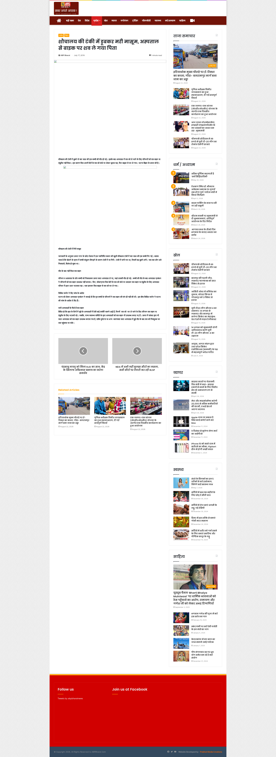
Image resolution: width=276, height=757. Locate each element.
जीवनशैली (146, 20)
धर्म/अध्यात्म (170, 20)
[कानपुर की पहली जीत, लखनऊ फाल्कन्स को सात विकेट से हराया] (181, 282)
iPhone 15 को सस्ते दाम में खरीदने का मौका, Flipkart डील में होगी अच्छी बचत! (203, 446)
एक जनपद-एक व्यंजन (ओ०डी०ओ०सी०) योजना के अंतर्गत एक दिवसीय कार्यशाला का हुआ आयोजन (145, 421)
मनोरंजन (124, 20)
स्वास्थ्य (158, 20)
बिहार (66, 35)
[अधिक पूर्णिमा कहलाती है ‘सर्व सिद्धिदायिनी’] (181, 177)
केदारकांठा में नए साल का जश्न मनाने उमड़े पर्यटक (203, 641)
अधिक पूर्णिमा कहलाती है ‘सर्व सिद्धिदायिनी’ (202, 175)
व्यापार (114, 20)
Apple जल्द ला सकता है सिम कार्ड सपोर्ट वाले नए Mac (202, 420)
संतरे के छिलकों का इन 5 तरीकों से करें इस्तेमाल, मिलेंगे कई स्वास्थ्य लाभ (202, 481)
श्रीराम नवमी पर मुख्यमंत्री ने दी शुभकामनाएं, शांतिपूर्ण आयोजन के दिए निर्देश (204, 218)
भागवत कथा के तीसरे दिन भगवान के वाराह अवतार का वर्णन (204, 232)
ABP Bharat (65, 55)
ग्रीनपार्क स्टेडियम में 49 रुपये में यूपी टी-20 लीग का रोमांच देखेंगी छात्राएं (204, 141)
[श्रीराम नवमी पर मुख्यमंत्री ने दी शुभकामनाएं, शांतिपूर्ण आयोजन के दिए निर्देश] (181, 220)
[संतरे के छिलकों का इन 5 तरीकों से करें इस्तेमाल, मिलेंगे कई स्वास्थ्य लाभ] (181, 482)
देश (79, 20)
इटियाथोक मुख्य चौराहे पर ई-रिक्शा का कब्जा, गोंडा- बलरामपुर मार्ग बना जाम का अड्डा (73, 420)
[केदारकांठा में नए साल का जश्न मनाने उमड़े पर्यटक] (181, 643)
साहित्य (182, 20)
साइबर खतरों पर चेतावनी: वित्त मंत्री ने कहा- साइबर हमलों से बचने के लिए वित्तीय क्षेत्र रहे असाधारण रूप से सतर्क (204, 387)
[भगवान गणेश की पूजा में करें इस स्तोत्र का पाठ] (181, 617)
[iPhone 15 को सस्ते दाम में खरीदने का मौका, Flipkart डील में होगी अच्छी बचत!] (181, 447)
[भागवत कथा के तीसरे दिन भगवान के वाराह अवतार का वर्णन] (181, 233)
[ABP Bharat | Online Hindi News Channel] (66, 8)
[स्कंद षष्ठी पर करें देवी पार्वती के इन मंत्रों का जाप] (181, 630)
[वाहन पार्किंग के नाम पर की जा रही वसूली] (181, 207)
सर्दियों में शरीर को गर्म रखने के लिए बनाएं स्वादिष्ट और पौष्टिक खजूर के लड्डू (204, 533)
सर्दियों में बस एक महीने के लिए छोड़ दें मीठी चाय (203, 494)
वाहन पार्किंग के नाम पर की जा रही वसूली (204, 204)
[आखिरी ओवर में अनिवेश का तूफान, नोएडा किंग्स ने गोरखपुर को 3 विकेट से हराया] (181, 295)
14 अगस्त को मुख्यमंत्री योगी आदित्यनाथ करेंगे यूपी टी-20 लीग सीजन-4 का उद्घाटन (204, 331)
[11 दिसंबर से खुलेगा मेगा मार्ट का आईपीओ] (181, 435)
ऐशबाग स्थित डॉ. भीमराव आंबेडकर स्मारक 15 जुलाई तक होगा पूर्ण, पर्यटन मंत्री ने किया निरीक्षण (204, 190)
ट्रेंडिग (135, 20)
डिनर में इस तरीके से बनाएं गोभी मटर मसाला (203, 519)
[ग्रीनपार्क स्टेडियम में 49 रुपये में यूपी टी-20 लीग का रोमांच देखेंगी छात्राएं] (181, 142)
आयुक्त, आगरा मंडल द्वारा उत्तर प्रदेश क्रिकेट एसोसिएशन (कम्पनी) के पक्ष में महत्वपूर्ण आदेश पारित (204, 348)
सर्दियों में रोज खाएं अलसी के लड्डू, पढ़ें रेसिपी (204, 506)
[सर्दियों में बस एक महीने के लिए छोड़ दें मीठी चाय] (181, 496)
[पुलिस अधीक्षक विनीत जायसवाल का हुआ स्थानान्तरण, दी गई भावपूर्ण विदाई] (110, 406)
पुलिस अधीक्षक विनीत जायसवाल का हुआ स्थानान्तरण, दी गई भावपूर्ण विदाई (109, 420)
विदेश (87, 20)
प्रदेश (95, 20)
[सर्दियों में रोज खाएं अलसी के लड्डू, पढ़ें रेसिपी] (181, 509)
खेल (106, 20)
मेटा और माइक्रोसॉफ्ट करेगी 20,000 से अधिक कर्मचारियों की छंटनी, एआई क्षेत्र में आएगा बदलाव (204, 405)
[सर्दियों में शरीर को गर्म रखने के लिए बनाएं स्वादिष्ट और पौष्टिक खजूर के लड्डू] (181, 534)
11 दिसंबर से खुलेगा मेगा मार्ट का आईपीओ (204, 432)
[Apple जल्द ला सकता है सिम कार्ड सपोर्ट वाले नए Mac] (181, 421)
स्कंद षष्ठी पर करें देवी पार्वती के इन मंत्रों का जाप (204, 628)
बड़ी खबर (70, 20)
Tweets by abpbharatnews (70, 698)
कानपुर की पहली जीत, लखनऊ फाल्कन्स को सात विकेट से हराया (203, 281)
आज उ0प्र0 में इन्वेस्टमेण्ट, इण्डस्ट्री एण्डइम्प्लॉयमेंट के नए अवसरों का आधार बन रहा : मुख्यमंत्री (203, 126)
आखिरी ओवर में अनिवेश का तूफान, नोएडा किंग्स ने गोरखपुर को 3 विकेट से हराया (203, 296)
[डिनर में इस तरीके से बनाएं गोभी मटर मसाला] (181, 522)
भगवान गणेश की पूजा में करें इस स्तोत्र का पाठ (204, 615)
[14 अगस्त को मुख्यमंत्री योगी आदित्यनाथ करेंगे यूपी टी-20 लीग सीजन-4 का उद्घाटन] (181, 331)
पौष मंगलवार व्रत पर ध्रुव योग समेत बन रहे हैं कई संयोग (202, 655)
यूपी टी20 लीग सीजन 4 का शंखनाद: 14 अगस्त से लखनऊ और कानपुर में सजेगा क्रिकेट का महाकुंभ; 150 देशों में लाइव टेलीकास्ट (204, 314)
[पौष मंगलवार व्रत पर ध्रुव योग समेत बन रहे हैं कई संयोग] (181, 656)
